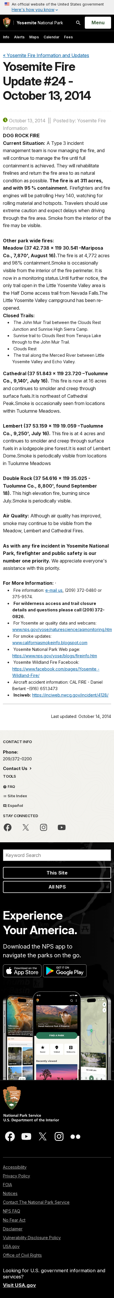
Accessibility (15, 1167)
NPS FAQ (11, 1210)
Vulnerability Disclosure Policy (32, 1237)
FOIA (7, 1184)
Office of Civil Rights (22, 1255)
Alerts (19, 37)
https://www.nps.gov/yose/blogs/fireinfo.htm (54, 655)
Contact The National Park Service (36, 1202)
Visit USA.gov (19, 1285)
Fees (68, 37)
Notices (10, 1193)
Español (15, 805)
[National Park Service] (6, 23)
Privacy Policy (16, 1175)
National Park (40, 22)
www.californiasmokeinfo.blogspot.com (49, 642)
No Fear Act (14, 1220)
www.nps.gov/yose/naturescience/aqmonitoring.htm (62, 629)
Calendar (51, 37)
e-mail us (54, 590)
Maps (34, 37)
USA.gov (11, 1246)
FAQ (11, 786)
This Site (57, 873)
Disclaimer (13, 1228)
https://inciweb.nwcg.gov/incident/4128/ (70, 694)
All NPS (57, 887)
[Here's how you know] (57, 7)
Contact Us (16, 768)
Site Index (17, 795)
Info (6, 37)
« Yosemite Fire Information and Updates (46, 55)
